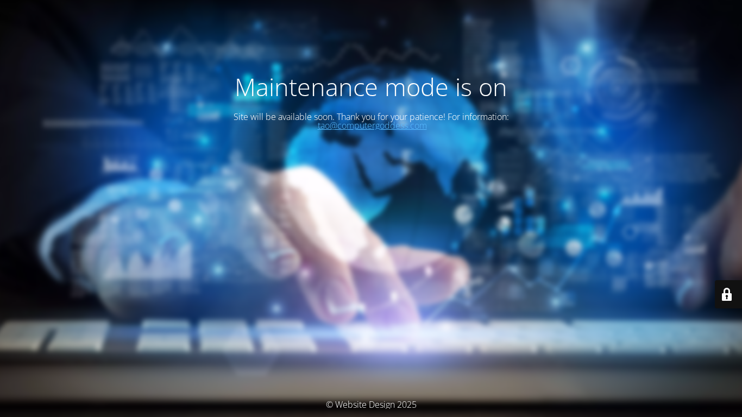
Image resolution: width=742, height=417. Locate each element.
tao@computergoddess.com (372, 125)
